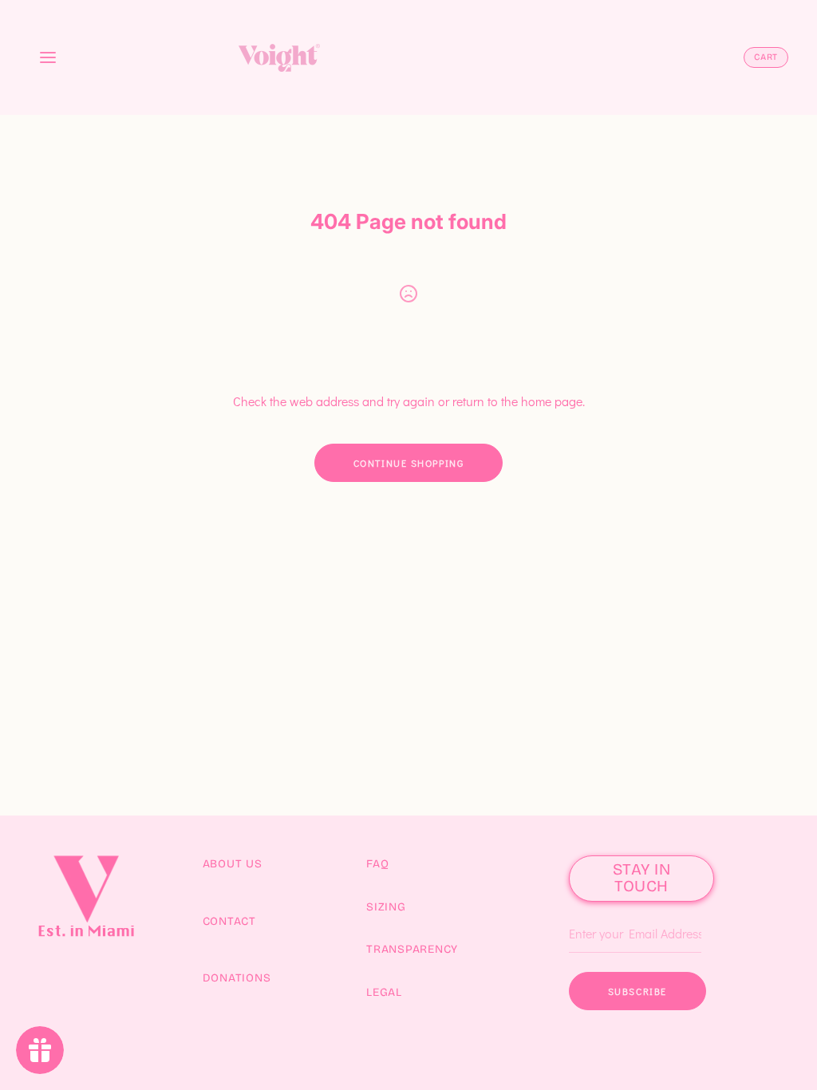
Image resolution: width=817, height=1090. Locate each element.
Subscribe (637, 991)
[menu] (48, 57)
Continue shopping (408, 462)
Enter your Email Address (629, 910)
